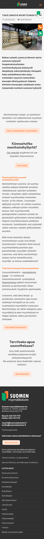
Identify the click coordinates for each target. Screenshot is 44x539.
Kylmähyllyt (7, 491)
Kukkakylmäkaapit (9, 482)
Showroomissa (9, 282)
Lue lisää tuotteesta (15, 327)
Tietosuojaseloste (9, 430)
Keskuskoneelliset (10, 473)
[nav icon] (36, 5)
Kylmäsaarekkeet (9, 500)
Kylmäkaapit (7, 496)
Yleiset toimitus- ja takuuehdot (15, 458)
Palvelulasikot (8, 523)
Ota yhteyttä (13, 152)
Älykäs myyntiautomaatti (12, 532)
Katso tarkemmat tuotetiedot (22, 131)
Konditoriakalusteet (10, 478)
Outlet (4, 509)
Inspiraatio (26, 19)
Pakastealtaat (7, 514)
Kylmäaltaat (7, 487)
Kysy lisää (22, 165)
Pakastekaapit (8, 518)
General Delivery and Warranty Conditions (20, 462)
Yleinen (5, 527)
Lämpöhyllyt (7, 505)
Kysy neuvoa (11, 442)
